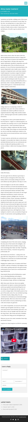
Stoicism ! (6, 358)
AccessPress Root (22, 417)
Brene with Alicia (7, 409)
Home (2, 13)
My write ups (6, 13)
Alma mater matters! (8, 404)
